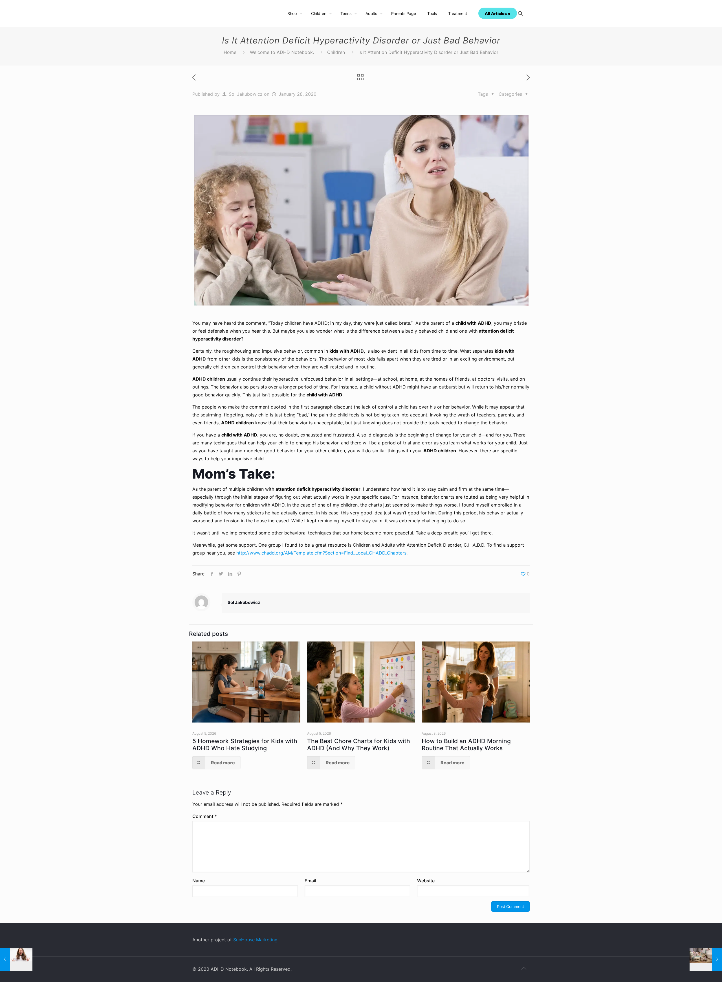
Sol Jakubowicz (246, 94)
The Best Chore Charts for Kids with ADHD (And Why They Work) (358, 744)
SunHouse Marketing (255, 939)
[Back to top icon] (524, 968)
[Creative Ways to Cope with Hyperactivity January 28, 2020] (706, 959)
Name (198, 880)
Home (230, 52)
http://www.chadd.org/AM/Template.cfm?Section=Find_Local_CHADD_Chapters (321, 553)
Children (336, 52)
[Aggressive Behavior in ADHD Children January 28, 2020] (16, 959)
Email (310, 880)
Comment (204, 816)
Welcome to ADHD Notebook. (282, 52)
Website (426, 880)
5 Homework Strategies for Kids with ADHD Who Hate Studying (244, 744)
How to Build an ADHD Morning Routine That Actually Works (466, 744)
